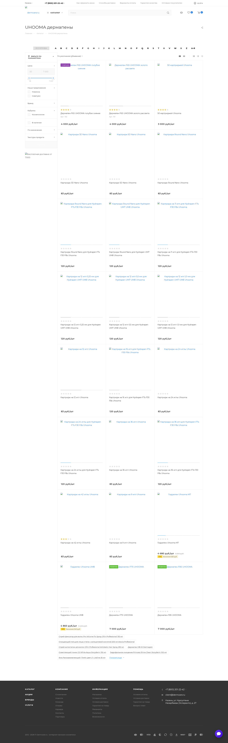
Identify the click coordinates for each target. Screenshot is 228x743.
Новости (59, 698)
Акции (29, 694)
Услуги (29, 705)
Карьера (59, 709)
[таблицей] (202, 56)
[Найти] (168, 12)
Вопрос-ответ (139, 706)
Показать (41, 144)
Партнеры (60, 717)
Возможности (98, 717)
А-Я (193, 48)
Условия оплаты (99, 698)
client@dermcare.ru (175, 695)
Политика (96, 713)
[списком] (198, 56)
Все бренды (41, 48)
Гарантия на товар (100, 706)
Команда (59, 702)
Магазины (97, 694)
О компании (60, 694)
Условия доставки (100, 702)
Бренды (29, 700)
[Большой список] (184, 56)
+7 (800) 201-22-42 (54, 3)
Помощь (138, 689)
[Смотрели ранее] (179, 12)
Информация (100, 689)
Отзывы (58, 706)
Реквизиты (97, 709)
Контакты (59, 713)
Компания (61, 689)
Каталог (30, 689)
